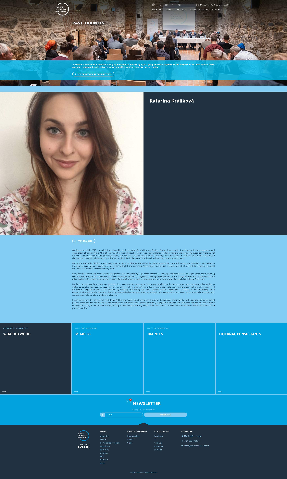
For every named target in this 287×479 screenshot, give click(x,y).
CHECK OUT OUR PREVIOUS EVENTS (95, 74)
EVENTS (169, 9)
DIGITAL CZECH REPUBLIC (208, 4)
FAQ (102, 456)
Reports (130, 439)
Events (103, 439)
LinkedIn (158, 449)
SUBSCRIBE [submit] (165, 415)
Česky (227, 4)
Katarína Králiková (171, 100)
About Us (104, 436)
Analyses (181, 9)
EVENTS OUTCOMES (199, 9)
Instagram (158, 446)
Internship (105, 449)
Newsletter (105, 446)
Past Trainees (88, 22)
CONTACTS (217, 9)
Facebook (158, 436)
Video (129, 443)
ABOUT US (157, 9)
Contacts (104, 459)
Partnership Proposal (109, 443)
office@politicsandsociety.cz (196, 446)
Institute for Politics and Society (146, 472)
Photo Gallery (133, 436)
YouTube (158, 443)
